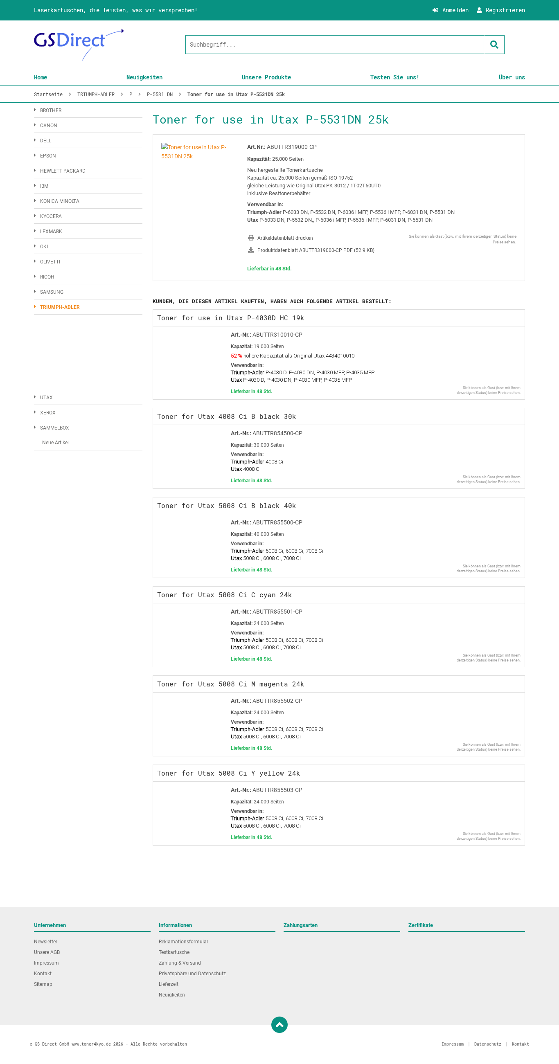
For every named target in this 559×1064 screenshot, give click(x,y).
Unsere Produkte (266, 77)
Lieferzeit (168, 984)
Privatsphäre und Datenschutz (192, 973)
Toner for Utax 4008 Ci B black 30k (226, 416)
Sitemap (43, 984)
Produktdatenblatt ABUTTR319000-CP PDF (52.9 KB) (315, 250)
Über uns (512, 77)
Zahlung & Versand (180, 963)
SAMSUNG (51, 292)
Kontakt (43, 973)
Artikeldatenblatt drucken (285, 238)
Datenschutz (487, 1044)
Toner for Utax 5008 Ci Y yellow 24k (228, 773)
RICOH (47, 277)
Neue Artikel (55, 442)
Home (40, 77)
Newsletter (45, 942)
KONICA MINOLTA (59, 201)
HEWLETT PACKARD (63, 171)
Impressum (46, 963)
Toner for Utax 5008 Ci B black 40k (226, 505)
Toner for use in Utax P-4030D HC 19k (230, 317)
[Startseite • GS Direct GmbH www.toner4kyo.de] (79, 45)
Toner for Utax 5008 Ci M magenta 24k (230, 683)
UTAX (46, 397)
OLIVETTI (50, 262)
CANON (48, 125)
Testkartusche (174, 952)
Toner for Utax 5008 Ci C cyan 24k (224, 594)
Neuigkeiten (144, 77)
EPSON (48, 156)
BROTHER (50, 110)
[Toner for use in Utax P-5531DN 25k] (198, 147)
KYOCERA (51, 216)
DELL (45, 141)
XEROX (48, 413)
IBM (44, 186)
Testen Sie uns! (394, 77)
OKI (44, 247)
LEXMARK (51, 231)
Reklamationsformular (183, 942)
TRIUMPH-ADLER (60, 307)
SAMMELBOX (54, 428)
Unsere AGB (47, 952)
